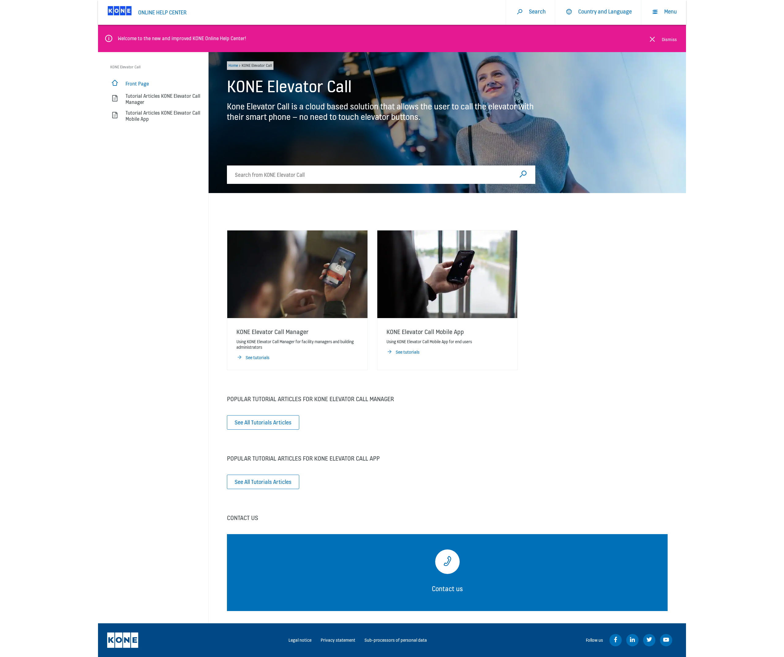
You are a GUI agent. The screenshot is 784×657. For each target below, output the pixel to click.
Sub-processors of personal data (395, 640)
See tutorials (258, 357)
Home (233, 65)
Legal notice (299, 640)
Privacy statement (338, 640)
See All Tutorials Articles (263, 422)
